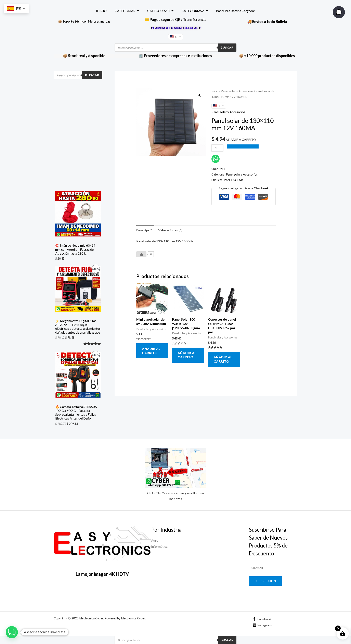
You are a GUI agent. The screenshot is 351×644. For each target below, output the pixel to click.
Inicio (215, 91)
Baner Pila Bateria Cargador (235, 11)
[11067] (243, 146)
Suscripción (265, 581)
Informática (159, 546)
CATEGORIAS (125, 11)
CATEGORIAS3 (158, 11)
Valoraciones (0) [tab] (170, 230)
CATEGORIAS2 (193, 11)
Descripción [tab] (145, 230)
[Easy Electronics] (102, 544)
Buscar (227, 47)
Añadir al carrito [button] (151, 351)
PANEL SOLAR (233, 180)
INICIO (101, 11)
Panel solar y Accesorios (237, 91)
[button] (12, 632)
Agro (154, 540)
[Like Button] (141, 254)
